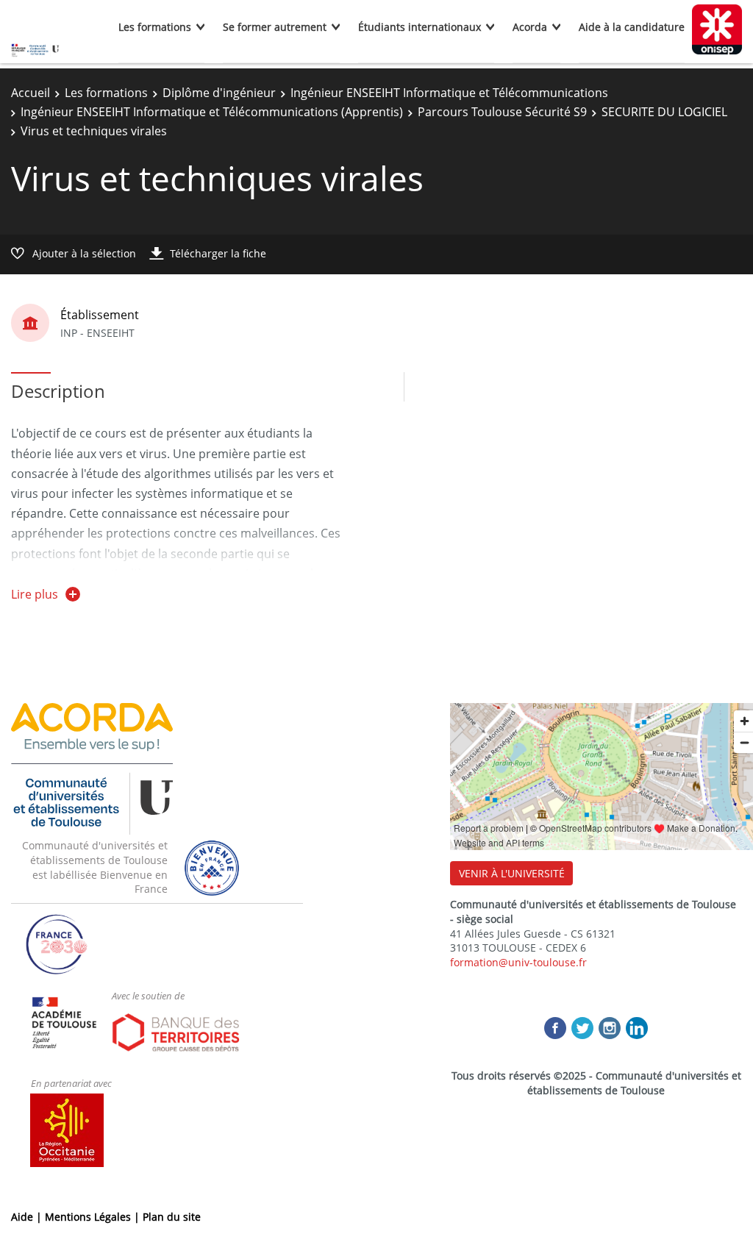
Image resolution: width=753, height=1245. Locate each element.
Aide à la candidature (632, 27)
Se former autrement (274, 27)
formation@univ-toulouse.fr (518, 962)
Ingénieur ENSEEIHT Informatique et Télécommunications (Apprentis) (212, 112)
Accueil (30, 93)
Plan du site (172, 1217)
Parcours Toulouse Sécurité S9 (502, 112)
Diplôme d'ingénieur (219, 93)
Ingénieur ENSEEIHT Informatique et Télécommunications (449, 93)
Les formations (154, 27)
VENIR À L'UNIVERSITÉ (512, 873)
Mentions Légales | (94, 1217)
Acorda (530, 27)
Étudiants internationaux (419, 27)
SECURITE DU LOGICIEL (664, 112)
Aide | (28, 1217)
